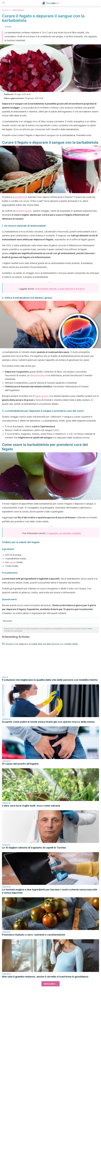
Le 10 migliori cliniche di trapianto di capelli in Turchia (34, 847)
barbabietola (19, 197)
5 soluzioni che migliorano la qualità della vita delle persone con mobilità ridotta (50, 679)
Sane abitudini (18, 10)
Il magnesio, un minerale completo (64, 533)
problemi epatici (24, 211)
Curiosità (6, 719)
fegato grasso (42, 396)
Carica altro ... (50, 984)
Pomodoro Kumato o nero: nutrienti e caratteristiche (33, 934)
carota (12, 562)
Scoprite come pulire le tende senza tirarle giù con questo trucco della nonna (48, 721)
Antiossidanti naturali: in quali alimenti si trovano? (60, 289)
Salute (5, 677)
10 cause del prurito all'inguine (20, 763)
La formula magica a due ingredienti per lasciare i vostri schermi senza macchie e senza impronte (49, 891)
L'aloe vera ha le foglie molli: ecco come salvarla (31, 805)
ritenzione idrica (38, 375)
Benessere (6, 10)
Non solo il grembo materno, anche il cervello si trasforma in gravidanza (45, 976)
